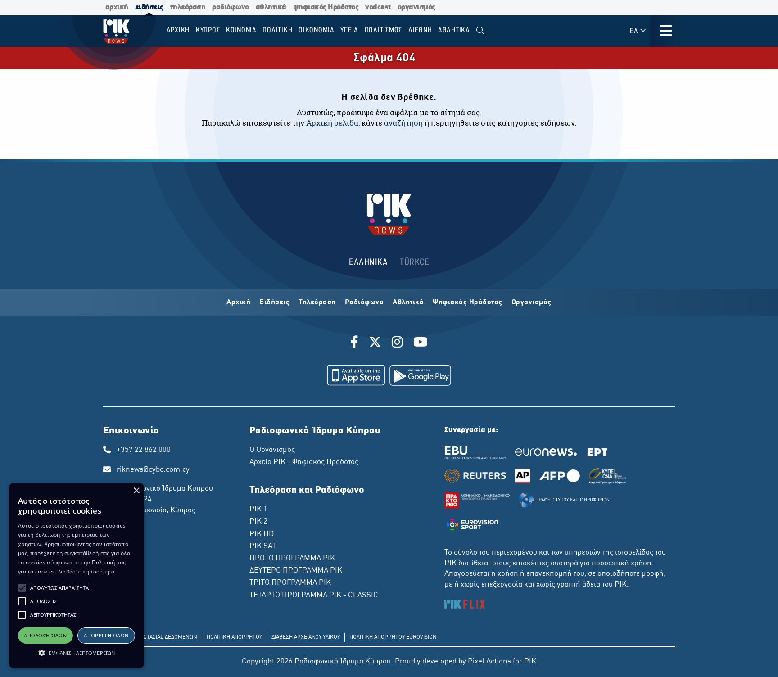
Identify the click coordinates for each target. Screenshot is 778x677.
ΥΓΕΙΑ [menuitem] (349, 30)
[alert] (76, 575)
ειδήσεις (149, 7)
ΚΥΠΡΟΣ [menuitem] (208, 30)
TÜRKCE (414, 262)
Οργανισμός (531, 302)
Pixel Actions (489, 661)
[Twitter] (375, 343)
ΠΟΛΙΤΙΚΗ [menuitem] (277, 30)
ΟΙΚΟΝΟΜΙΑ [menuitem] (317, 30)
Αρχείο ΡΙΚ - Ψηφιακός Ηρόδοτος (303, 462)
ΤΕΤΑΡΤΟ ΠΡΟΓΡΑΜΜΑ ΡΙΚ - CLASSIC (313, 595)
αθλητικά (271, 7)
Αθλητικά (408, 302)
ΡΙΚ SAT (262, 546)
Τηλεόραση (317, 302)
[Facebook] (356, 343)
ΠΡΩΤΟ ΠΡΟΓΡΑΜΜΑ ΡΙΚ (292, 558)
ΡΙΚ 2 (258, 521)
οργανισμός (416, 7)
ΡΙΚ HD (261, 534)
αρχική (116, 7)
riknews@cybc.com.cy (153, 470)
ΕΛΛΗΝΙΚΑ (368, 262)
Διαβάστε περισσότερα (86, 571)
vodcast (378, 7)
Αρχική (238, 302)
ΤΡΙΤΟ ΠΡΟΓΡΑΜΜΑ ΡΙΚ (290, 583)
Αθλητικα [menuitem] (454, 30)
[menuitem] (480, 31)
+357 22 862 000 (144, 450)
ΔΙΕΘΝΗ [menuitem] (420, 30)
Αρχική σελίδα (332, 122)
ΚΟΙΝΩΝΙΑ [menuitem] (241, 30)
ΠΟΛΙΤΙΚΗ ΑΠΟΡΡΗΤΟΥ (234, 637)
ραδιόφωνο (230, 7)
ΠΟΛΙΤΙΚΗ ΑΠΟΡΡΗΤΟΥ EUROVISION (393, 637)
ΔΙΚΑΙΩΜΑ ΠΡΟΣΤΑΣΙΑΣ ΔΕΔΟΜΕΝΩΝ (152, 637)
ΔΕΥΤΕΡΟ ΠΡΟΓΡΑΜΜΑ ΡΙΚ (295, 570)
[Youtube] (420, 343)
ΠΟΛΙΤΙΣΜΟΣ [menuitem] (384, 30)
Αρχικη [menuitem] (178, 30)
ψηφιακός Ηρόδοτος (326, 7)
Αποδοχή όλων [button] (45, 635)
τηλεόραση (188, 7)
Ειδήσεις (274, 302)
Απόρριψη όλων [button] (106, 635)
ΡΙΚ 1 (258, 509)
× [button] (136, 490)
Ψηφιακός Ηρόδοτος (467, 302)
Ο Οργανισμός (272, 450)
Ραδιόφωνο (364, 302)
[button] (22, 588)
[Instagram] (397, 343)
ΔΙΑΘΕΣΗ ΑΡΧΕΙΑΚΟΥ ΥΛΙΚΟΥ (305, 637)
